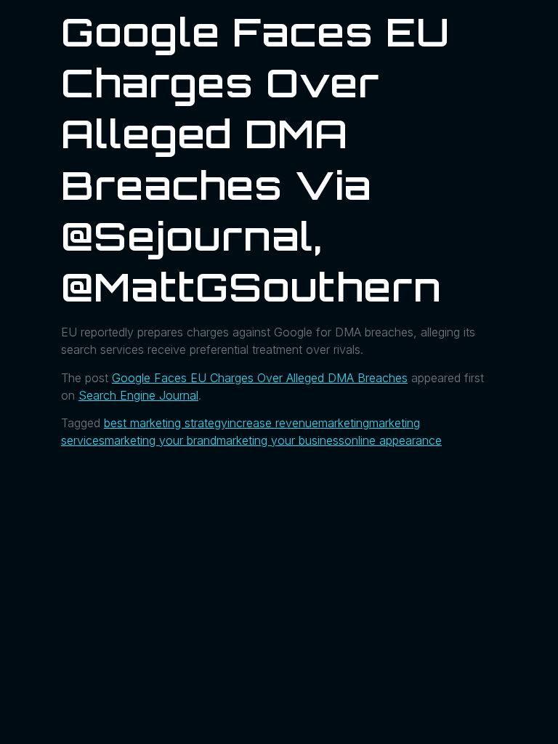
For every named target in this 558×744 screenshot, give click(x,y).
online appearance (393, 440)
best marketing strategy (165, 423)
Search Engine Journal (138, 395)
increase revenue (272, 423)
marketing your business (280, 440)
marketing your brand (161, 440)
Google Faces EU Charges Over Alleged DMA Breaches (260, 378)
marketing (343, 423)
